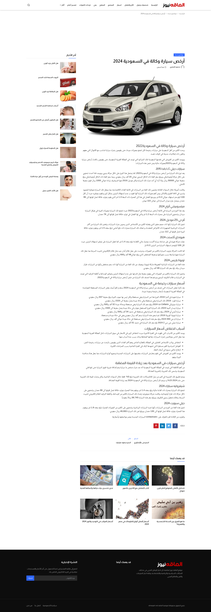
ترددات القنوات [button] (85, 5)
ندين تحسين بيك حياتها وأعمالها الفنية (96, 488)
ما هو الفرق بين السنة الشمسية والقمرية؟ (171, 522)
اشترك (30, 578)
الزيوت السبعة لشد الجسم (48, 77)
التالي (129, 438)
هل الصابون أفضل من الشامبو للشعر (44, 120)
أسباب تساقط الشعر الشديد (47, 106)
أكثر (63, 5)
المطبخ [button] (102, 5)
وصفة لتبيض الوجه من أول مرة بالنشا (44, 176)
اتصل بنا (38, 605)
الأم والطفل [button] (129, 5)
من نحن (29, 605)
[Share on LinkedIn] (162, 425)
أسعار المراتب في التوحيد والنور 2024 (97, 521)
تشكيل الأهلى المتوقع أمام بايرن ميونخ (171, 489)
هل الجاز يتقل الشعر (50, 134)
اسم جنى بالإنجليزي (141, 442)
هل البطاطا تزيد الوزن (50, 91)
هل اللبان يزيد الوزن (51, 63)
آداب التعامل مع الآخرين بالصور (135, 488)
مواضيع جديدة (172, 14)
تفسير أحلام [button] (71, 5)
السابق (136, 438)
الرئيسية (154, 5)
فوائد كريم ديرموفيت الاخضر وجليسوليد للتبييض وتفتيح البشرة (43, 163)
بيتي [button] (95, 5)
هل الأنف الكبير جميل (50, 191)
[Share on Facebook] (175, 425)
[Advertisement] (105, 35)
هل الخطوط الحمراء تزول (48, 148)
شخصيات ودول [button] (142, 5)
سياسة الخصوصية (50, 605)
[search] (28, 5)
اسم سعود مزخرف (123, 442)
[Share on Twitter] (168, 425)
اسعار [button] (119, 5)
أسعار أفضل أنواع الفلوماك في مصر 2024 (133, 522)
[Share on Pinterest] (156, 425)
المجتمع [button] (111, 5)
